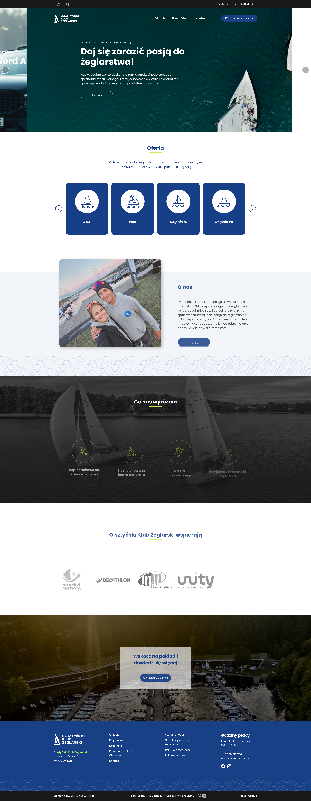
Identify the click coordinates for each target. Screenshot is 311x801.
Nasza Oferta (180, 18)
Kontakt (201, 18)
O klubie (160, 18)
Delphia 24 (116, 740)
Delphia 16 (115, 745)
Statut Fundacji (174, 734)
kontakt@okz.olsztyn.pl (225, 4)
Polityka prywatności (178, 750)
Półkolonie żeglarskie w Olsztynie (123, 753)
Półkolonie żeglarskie (239, 18)
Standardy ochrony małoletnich (177, 742)
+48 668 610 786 (246, 4)
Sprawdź (69, 95)
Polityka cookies (175, 755)
